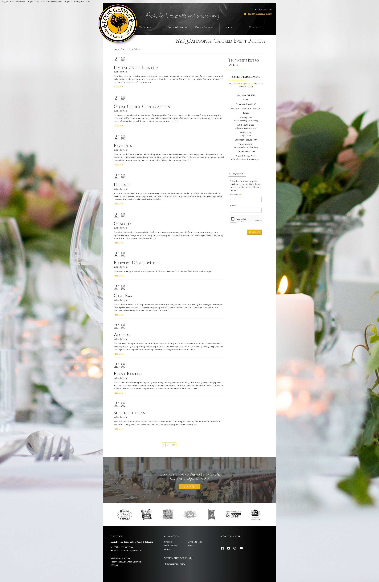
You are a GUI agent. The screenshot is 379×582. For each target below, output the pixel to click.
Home (116, 49)
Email (233, 205)
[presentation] (246, 219)
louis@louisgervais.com (258, 13)
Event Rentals (128, 374)
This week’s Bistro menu (174, 563)
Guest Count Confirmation (142, 107)
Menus (227, 27)
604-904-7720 (263, 9)
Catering (145, 27)
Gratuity (123, 224)
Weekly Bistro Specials (178, 558)
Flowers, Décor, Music (136, 263)
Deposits (122, 185)
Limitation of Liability (136, 67)
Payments (123, 146)
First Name (235, 194)
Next (173, 444)
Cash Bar (123, 296)
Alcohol (123, 335)
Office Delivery (205, 27)
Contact (255, 27)
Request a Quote (189, 486)
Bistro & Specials (178, 27)
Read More (118, 86)
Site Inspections (129, 413)
